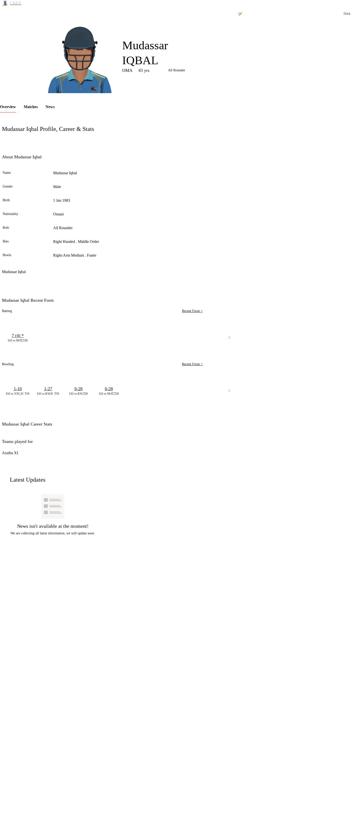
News (50, 107)
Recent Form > (192, 311)
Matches (31, 107)
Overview (8, 107)
